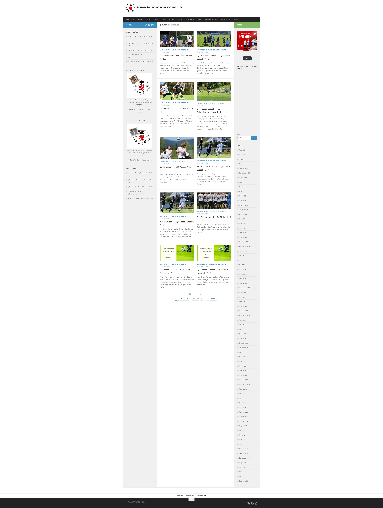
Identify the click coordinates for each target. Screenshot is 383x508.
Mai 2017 (242, 467)
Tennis (162, 19)
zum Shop (247, 58)
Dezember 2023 (244, 233)
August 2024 (243, 214)
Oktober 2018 (243, 417)
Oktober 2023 (243, 242)
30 (201, 299)
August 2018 (243, 426)
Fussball (139, 19)
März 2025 (242, 196)
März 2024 (242, 228)
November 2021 (244, 306)
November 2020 (244, 338)
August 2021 (243, 320)
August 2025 (243, 177)
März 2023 (242, 269)
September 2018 (244, 421)
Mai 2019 (242, 398)
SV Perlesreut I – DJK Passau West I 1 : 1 (140, 62)
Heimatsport (190, 19)
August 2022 (243, 292)
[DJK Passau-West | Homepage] (130, 8)
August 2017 (243, 463)
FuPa (199, 19)
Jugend (148, 19)
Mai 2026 (242, 155)
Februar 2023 (243, 274)
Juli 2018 (241, 430)
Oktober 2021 (243, 311)
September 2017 (244, 458)
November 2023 (244, 237)
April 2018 (242, 440)
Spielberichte (183, 50)
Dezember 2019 (244, 371)
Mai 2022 (242, 297)
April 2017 (242, 472)
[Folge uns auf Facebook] (149, 25)
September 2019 (244, 384)
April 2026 (242, 159)
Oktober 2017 (243, 453)
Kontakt (235, 19)
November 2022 (244, 279)
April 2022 (242, 302)
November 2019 (244, 375)
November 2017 (244, 449)
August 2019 (243, 389)
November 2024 (244, 200)
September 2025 (244, 173)
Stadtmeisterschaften (211, 19)
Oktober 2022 (243, 283)
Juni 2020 (242, 352)
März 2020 (242, 366)
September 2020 (244, 348)
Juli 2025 (241, 182)
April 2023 (242, 265)
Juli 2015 (241, 476)
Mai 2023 (242, 260)
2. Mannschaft (202, 50)
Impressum (190, 496)
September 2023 (244, 246)
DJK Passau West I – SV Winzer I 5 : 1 (139, 50)
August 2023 (243, 251)
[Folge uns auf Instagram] (152, 25)
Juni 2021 (242, 329)
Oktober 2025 (243, 168)
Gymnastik (180, 19)
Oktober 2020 (243, 343)
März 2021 (242, 334)
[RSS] (146, 25)
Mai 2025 (242, 187)
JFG (156, 19)
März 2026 (242, 164)
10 (194, 299)
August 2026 (243, 150)
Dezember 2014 (244, 481)
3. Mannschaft (164, 216)
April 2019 (242, 403)
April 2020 (242, 361)
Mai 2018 (242, 435)
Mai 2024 (242, 219)
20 (198, 299)
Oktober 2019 (243, 380)
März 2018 (242, 444)
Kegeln (171, 19)
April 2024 (242, 223)
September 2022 (244, 288)
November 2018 (244, 412)
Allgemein (174, 50)
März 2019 (242, 407)
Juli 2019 (241, 394)
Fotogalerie (224, 19)
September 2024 (244, 210)
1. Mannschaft (164, 50)
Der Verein (129, 19)
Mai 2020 (242, 357)
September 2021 (244, 315)
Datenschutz (201, 496)
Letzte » (213, 299)
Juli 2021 (241, 325)
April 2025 (242, 191)
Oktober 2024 (243, 205)
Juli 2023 (241, 256)
